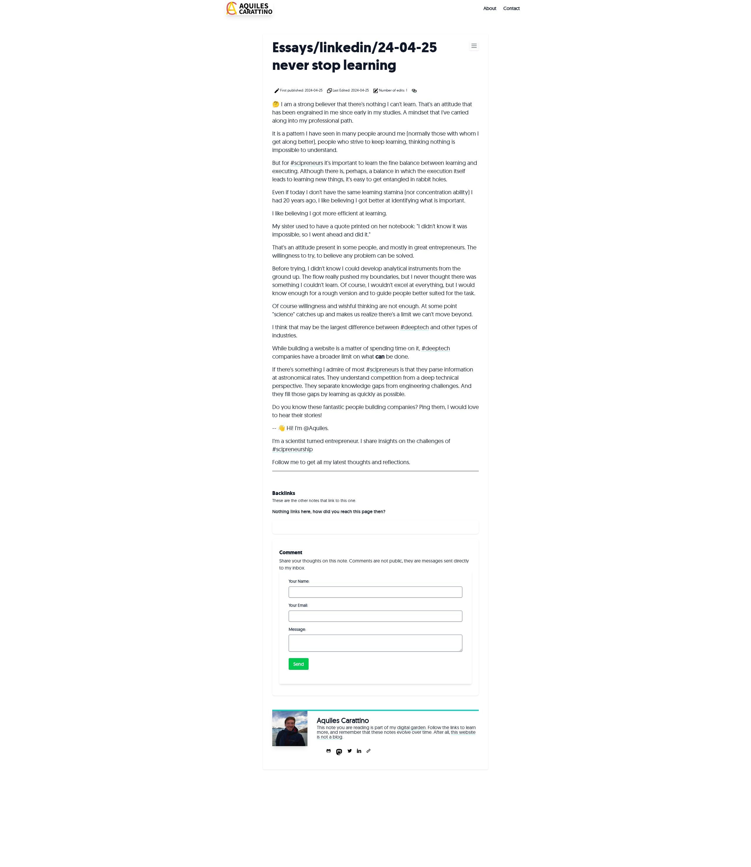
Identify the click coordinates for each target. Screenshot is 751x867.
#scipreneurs (306, 162)
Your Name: (299, 581)
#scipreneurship (292, 449)
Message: (297, 629)
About (489, 8)
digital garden (411, 727)
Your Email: (298, 605)
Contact (511, 8)
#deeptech (414, 327)
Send (298, 664)
